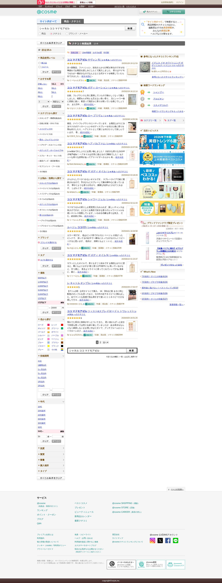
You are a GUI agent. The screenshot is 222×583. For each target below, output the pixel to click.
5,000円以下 (43, 294)
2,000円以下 (43, 286)
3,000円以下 (43, 290)
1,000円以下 (43, 282)
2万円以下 (51, 302)
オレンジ (43, 328)
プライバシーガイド (45, 549)
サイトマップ (117, 538)
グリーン (57, 328)
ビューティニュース (84, 512)
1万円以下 (42, 298)
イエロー (43, 346)
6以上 (40, 96)
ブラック (57, 346)
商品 (44, 33)
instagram (152, 540)
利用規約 (40, 538)
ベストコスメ (131, 6)
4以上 (40, 92)
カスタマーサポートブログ (85, 545)
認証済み (51, 50)
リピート (45, 67)
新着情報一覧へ (176, 304)
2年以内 (41, 386)
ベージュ (57, 339)
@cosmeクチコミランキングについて (127, 542)
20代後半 (41, 415)
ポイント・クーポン (46, 514)
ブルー (43, 342)
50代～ (51, 431)
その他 (57, 350)
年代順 (106, 52)
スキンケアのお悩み (48, 183)
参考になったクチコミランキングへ (167, 77)
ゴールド (43, 332)
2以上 (40, 88)
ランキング (49, 6)
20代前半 (41, 411)
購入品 (44, 63)
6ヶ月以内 (42, 377)
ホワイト (57, 332)
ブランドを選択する (48, 242)
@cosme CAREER (127, 512)
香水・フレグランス (49, 140)
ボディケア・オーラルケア (51, 150)
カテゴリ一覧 (119, 6)
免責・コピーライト (83, 534)
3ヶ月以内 (42, 373)
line (175, 540)
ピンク (43, 339)
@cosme (48, 504)
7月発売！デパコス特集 (154, 276)
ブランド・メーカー (78, 33)
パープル (57, 335)
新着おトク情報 (86, 2)
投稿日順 (74, 52)
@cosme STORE (124, 507)
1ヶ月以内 (42, 369)
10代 (40, 407)
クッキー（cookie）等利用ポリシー (51, 545)
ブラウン (57, 342)
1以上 (57, 84)
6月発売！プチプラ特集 (154, 293)
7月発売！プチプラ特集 (154, 282)
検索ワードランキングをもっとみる (167, 111)
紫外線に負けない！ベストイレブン (160, 288)
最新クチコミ (81, 520)
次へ (105, 342)
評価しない (42, 84)
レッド (57, 325)
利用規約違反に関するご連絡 (86, 542)
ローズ (43, 325)
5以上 (53, 92)
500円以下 (42, 278)
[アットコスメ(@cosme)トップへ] (47, 13)
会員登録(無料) (167, 2)
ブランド (59, 6)
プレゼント (80, 507)
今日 (40, 361)
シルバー (43, 335)
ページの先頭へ (177, 489)
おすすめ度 (97, 52)
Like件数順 (86, 52)
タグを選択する (46, 260)
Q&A (74, 6)
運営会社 (115, 534)
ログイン (179, 2)
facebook (168, 540)
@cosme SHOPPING (126, 503)
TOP (40, 6)
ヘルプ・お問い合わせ (84, 538)
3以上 (53, 88)
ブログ (67, 6)
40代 (40, 427)
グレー (43, 350)
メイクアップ (45, 129)
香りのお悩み (46, 215)
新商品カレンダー (83, 516)
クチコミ (57, 33)
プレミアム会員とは (45, 534)
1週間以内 (42, 365)
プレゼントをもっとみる (171, 265)
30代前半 (41, 419)
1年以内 (41, 382)
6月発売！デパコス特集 (154, 299)
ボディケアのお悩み (48, 204)
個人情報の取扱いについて (48, 542)
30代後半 (41, 423)
